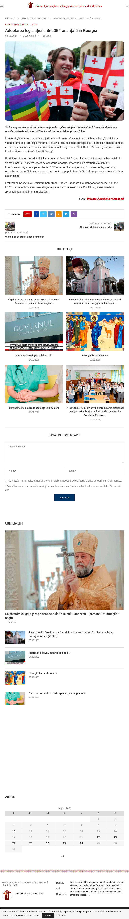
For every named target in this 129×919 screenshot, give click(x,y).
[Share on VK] (51, 214)
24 (13, 843)
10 (13, 831)
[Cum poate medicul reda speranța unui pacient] (34, 384)
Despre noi (60, 885)
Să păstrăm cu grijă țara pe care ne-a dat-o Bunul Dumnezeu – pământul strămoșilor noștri (61, 616)
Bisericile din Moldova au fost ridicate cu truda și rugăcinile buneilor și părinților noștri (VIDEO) (71, 634)
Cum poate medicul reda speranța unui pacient (34, 407)
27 (64, 843)
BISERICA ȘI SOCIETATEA (34, 18)
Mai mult (61, 915)
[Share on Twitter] (43, 214)
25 (30, 843)
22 (98, 837)
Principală (10, 18)
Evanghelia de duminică (95, 355)
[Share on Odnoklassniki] (59, 214)
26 (47, 843)
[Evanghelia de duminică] (95, 331)
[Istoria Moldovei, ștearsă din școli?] (34, 331)
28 (81, 843)
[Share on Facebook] (36, 214)
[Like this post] (28, 214)
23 (115, 837)
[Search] (127, 6)
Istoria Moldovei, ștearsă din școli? (34, 355)
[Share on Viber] (74, 214)
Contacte (61, 894)
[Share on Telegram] (66, 214)
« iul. (63, 855)
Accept (48, 915)
